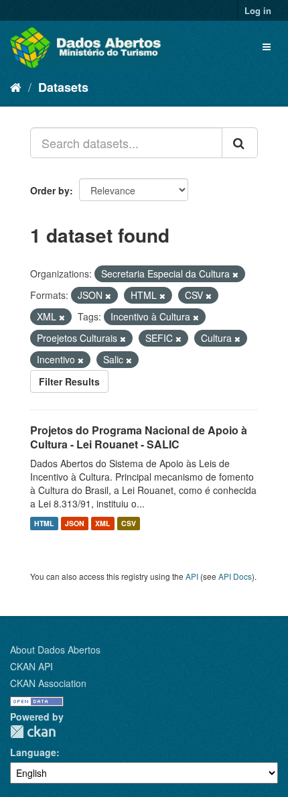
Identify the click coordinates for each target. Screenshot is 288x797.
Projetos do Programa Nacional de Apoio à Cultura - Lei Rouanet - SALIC (138, 437)
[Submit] (240, 142)
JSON (74, 523)
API (192, 576)
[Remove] (235, 274)
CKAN (33, 732)
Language (33, 752)
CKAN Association (48, 683)
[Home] (15, 86)
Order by (50, 190)
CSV (128, 523)
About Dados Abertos (55, 649)
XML (102, 523)
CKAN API (31, 666)
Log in (257, 10)
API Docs (235, 576)
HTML (44, 523)
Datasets (63, 87)
